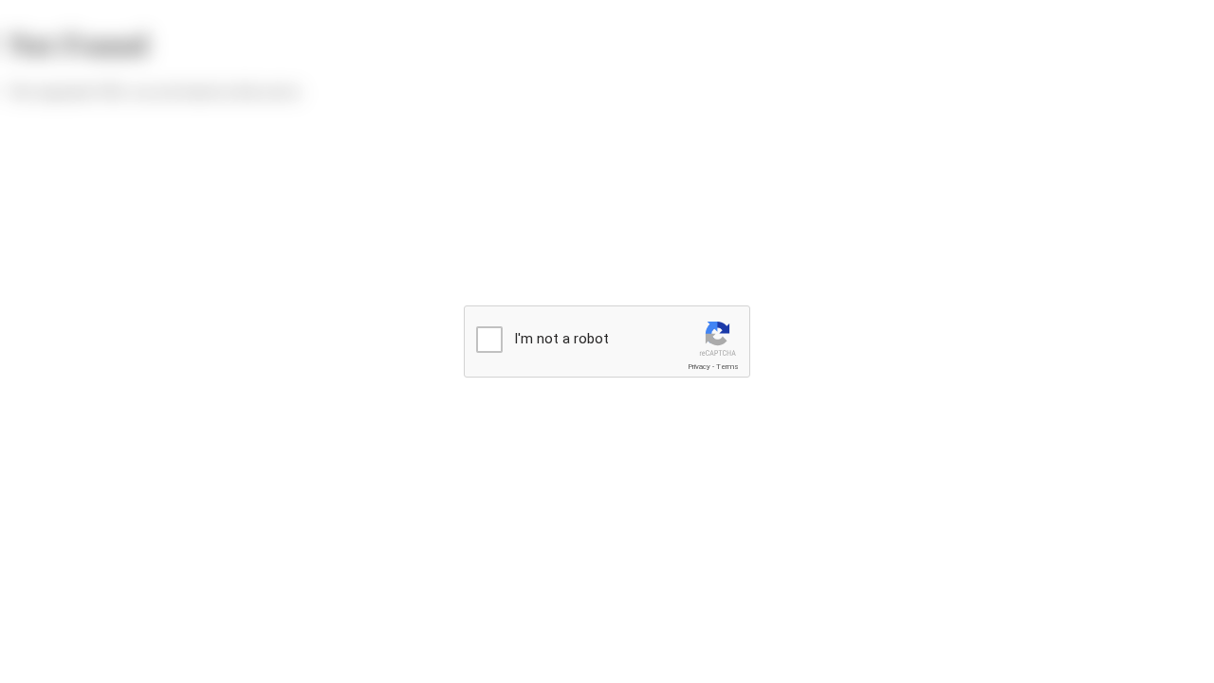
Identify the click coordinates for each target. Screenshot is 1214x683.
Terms (727, 366)
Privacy (699, 366)
